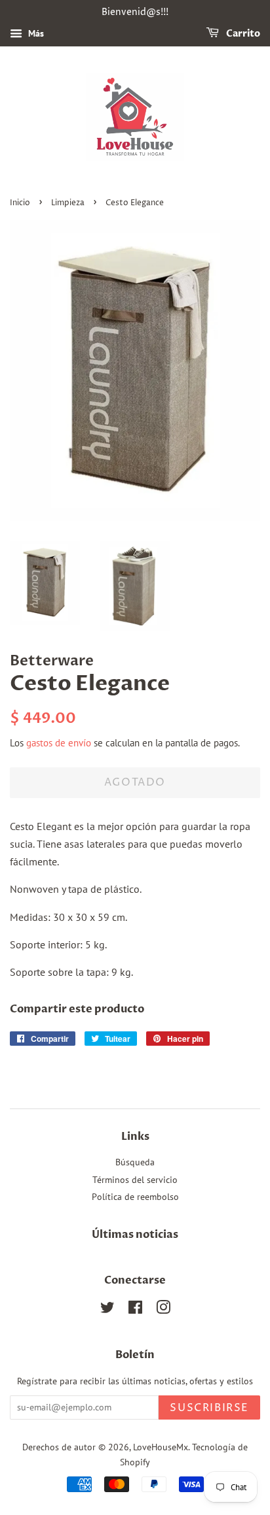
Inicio (20, 202)
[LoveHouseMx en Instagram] (163, 1310)
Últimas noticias (135, 1234)
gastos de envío (58, 743)
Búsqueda (135, 1162)
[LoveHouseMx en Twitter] (107, 1310)
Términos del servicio (135, 1180)
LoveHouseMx (160, 1447)
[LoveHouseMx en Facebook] (135, 1310)
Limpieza (68, 202)
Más (35, 33)
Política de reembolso (135, 1197)
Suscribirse (209, 1408)
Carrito (242, 33)
